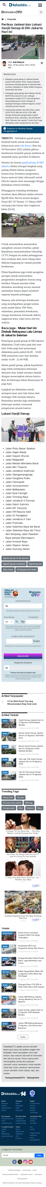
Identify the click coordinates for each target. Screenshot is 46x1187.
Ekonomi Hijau (21, 1116)
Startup (32, 1108)
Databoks (33, 1135)
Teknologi (33, 1112)
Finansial (19, 1101)
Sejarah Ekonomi (7, 1119)
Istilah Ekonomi (6, 1123)
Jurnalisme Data (35, 1116)
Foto (17, 1136)
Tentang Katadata (14, 1170)
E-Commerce (35, 1103)
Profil (3, 1121)
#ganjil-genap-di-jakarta (14, 564)
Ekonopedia (5, 1116)
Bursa (18, 1108)
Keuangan (19, 1106)
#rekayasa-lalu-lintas (26, 569)
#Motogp (29, 803)
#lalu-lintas (8, 569)
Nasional (4, 1103)
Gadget (32, 1110)
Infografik (33, 1119)
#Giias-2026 (8, 797)
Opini (3, 1131)
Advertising (26, 1170)
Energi (3, 1110)
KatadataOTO (35, 1140)
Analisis (32, 1121)
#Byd (40, 808)
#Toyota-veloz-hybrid (12, 803)
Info (31, 1127)
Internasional (6, 1108)
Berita (3, 1101)
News (18, 1129)
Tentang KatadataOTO (15, 1078)
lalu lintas (25, 145)
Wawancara (5, 1134)
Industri (4, 1106)
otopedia (11, 19)
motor (6, 972)
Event (32, 1138)
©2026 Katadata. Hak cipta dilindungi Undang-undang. (22, 1183)
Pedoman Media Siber (10, 1174)
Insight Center (35, 1133)
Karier (35, 1170)
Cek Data (33, 1123)
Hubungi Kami (33, 1078)
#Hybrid (30, 808)
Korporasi (19, 1110)
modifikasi (7, 933)
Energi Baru (20, 1119)
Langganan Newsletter (11, 1149)
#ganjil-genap (35, 564)
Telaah (3, 1129)
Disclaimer (38, 1174)
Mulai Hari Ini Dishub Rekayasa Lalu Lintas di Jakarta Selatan (21, 331)
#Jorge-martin (9, 808)
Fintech (32, 1106)
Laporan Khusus (7, 1136)
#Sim (21, 808)
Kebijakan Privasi (26, 1174)
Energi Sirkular (21, 1121)
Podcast (19, 1138)
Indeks (23, 1037)
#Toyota (20, 797)
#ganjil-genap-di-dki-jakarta (15, 558)
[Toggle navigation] (41, 12)
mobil (5, 946)
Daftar (39, 1155)
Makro (18, 1103)
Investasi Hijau (21, 1123)
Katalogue (19, 1134)
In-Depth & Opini (7, 1127)
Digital (32, 1101)
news (5, 721)
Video (18, 1127)
